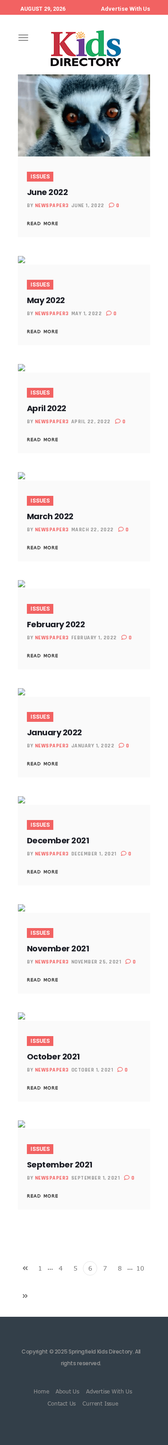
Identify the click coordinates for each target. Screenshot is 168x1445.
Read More (42, 223)
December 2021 (58, 840)
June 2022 (47, 192)
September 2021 (59, 1164)
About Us (67, 1391)
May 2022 (46, 300)
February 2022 (56, 624)
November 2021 (58, 948)
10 (140, 1268)
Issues (40, 177)
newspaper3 (52, 205)
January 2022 (54, 732)
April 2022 (46, 408)
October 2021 (53, 1056)
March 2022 (50, 516)
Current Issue (100, 1403)
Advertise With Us (125, 8)
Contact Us (61, 1403)
